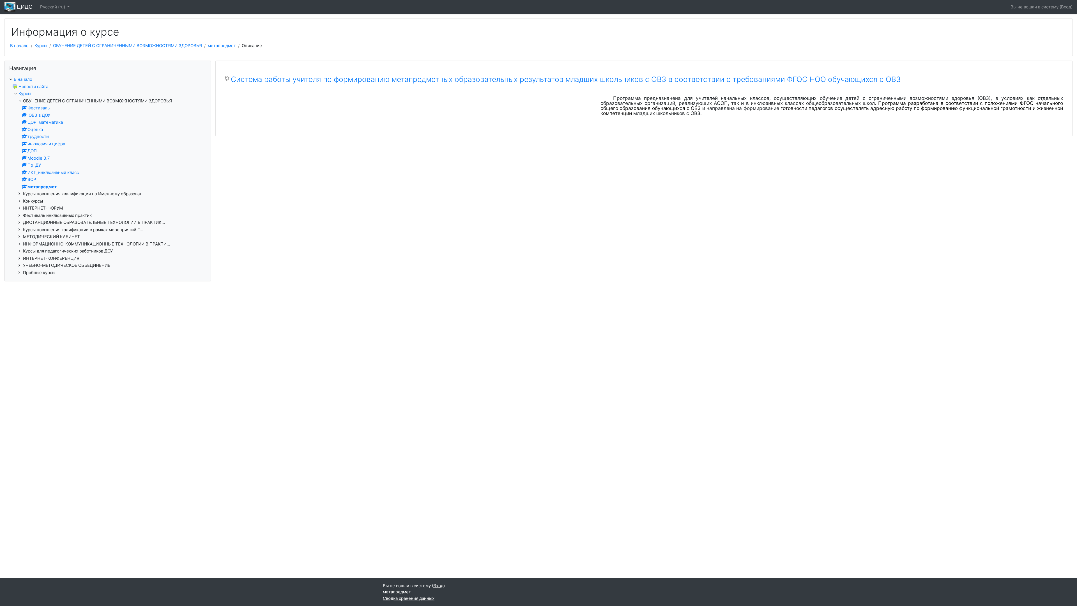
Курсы (40, 45)
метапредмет (222, 45)
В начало (19, 45)
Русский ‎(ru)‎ (53, 7)
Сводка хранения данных (408, 598)
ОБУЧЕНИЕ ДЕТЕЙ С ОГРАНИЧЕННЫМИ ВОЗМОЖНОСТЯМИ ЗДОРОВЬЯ (127, 45)
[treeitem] (107, 176)
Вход (1066, 7)
